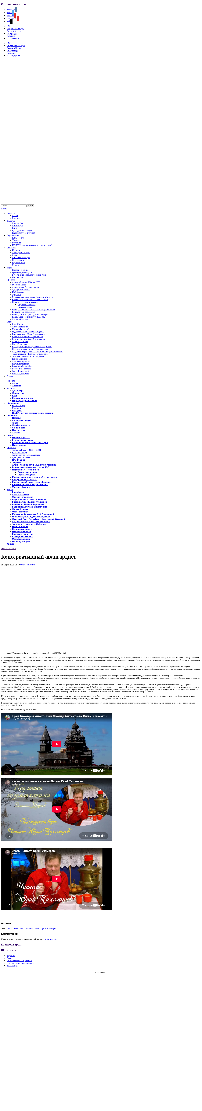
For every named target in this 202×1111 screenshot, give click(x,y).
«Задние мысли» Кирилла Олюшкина (30, 354)
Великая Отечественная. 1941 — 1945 (30, 299)
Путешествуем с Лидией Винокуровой (30, 349)
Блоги (9, 322)
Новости (11, 213)
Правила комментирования (19, 960)
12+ (8, 26)
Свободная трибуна (21, 252)
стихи (36, 928)
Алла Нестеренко (20, 327)
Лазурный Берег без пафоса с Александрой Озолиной (37, 351)
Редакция (11, 955)
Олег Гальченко (19, 344)
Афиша (10, 376)
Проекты (11, 280)
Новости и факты (20, 270)
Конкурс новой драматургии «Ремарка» (30, 314)
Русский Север (14, 31)
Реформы (16, 243)
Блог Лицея (17, 324)
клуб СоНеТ (12, 928)
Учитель (16, 240)
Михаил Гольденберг (22, 329)
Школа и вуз (18, 238)
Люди (14, 255)
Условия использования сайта (20, 963)
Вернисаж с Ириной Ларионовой (27, 336)
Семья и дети (18, 260)
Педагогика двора (26, 307)
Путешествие (18, 262)
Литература (12, 33)
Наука (9, 267)
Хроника (16, 218)
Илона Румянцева (20, 373)
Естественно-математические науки (29, 275)
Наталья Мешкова (20, 364)
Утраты (15, 265)
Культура (11, 220)
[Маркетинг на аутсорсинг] (101, 1106)
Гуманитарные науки (22, 272)
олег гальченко (26, 928)
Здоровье (16, 294)
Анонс (15, 215)
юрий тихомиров (48, 928)
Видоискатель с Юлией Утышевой (28, 334)
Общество (11, 247)
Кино (14, 228)
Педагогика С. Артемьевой (25, 302)
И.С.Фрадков (13, 38)
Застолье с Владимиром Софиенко (28, 356)
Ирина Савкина (19, 359)
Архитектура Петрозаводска (25, 287)
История (11, 36)
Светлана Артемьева (21, 361)
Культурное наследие (22, 230)
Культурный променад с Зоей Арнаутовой (32, 346)
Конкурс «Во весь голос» (24, 312)
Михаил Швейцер (20, 319)
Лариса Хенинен (20, 341)
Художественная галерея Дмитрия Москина (32, 297)
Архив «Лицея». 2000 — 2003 (26, 282)
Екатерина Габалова (21, 369)
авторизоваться (50, 939)
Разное (10, 958)
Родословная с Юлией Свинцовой (28, 331)
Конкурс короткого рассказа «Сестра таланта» (33, 309)
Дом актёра (17, 223)
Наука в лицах (19, 277)
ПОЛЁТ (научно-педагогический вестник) (32, 245)
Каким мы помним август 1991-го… (29, 317)
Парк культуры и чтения (23, 233)
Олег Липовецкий (20, 371)
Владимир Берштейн (22, 366)
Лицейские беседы (15, 28)
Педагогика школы (26, 304)
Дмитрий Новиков (21, 289)
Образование (13, 235)
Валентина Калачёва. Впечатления (28, 339)
